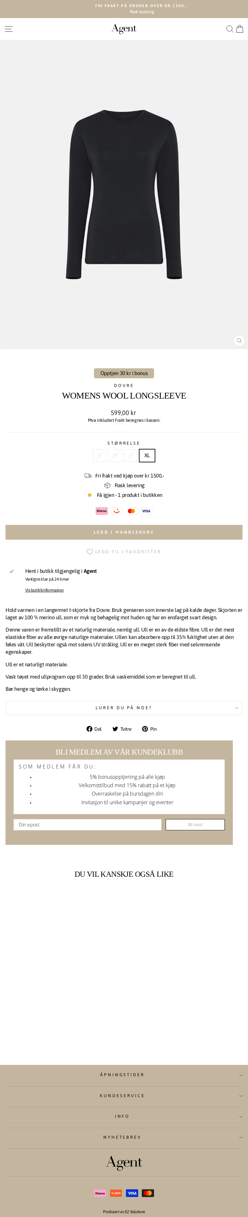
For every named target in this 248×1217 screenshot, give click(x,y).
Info (122, 1116)
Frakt (120, 420)
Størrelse (124, 443)
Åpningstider (122, 1074)
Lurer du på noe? (124, 707)
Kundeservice (122, 1095)
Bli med (195, 824)
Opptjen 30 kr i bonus (124, 373)
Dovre (124, 385)
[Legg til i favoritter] (90, 894)
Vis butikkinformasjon (44, 590)
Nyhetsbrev (122, 1137)
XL (147, 455)
